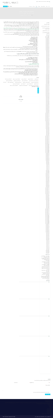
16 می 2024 (47, 167)
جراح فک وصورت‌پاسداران (18, 82)
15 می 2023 (47, 245)
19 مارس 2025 (47, 89)
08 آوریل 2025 (47, 81)
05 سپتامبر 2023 (47, 214)
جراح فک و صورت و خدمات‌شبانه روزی (33, 80)
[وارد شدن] (8, 6)
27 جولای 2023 (47, 225)
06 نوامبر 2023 (47, 198)
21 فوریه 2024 (47, 178)
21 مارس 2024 (47, 174)
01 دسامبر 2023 (47, 193)
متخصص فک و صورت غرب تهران (14, 85)
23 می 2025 (47, 65)
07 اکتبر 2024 (47, 134)
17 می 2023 (47, 244)
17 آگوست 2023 (47, 219)
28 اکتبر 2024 (47, 130)
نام (49, 382)
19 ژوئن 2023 (47, 235)
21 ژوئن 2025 (47, 53)
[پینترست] (21, 91)
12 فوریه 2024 (47, 179)
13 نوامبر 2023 (47, 197)
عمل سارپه (43, 270)
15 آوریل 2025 (47, 79)
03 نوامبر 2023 (47, 199)
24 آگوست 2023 (47, 217)
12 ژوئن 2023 (47, 237)
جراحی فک (4, 82)
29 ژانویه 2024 (47, 181)
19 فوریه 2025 (47, 98)
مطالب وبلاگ (22, 15)
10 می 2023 (47, 247)
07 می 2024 (47, 169)
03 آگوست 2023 (47, 223)
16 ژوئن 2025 (47, 55)
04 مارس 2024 (47, 176)
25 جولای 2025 (47, 40)
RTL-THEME (13, 416)
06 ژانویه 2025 (47, 111)
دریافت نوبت (5, 6)
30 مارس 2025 (47, 84)
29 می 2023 (47, 241)
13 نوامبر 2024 (47, 125)
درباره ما (34, 6)
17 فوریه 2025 (47, 99)
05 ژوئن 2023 (47, 239)
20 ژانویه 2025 (47, 107)
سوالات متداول (43, 6)
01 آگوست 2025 (47, 37)
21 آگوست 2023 (47, 218)
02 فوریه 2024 (47, 180)
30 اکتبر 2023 (47, 200)
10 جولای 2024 (47, 158)
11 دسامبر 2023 (47, 190)
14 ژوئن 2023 (47, 236)
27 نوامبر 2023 (47, 194)
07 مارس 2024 (47, 175)
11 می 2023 (47, 246)
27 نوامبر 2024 (47, 121)
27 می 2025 (47, 63)
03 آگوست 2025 (47, 36)
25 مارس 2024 (47, 173)
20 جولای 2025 (47, 42)
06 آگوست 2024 (47, 151)
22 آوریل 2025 (47, 77)
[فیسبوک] (21, 88)
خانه (48, 6)
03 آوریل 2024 (47, 172)
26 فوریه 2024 (47, 177)
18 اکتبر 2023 (47, 203)
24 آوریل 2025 (47, 76)
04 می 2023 (47, 248)
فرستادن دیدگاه (48, 394)
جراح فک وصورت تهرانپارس (17, 80)
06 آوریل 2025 (47, 82)
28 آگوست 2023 (47, 216)
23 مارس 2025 (47, 87)
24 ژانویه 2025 (47, 106)
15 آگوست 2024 (47, 148)
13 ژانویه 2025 (47, 109)
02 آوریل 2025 (47, 83)
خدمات (46, 6)
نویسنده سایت (47, 270)
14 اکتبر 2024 (47, 132)
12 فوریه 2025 (47, 100)
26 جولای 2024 (47, 154)
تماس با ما (30, 6)
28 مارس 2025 (47, 85)
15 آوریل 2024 (47, 170)
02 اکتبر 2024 (47, 135)
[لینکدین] (21, 92)
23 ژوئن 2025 (47, 52)
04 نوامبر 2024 (47, 128)
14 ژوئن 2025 (47, 56)
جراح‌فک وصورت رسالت (11, 82)
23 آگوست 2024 (47, 146)
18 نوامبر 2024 (47, 124)
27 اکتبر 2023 (47, 201)
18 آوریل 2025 (47, 78)
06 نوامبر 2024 (47, 127)
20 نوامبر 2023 (47, 195)
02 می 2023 (47, 249)
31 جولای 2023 (47, 224)
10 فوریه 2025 (47, 101)
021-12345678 (6, 3)
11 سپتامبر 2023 (47, 212)
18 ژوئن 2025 (47, 54)
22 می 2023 (47, 243)
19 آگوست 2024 (47, 147)
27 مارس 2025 (47, 86)
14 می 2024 (47, 168)
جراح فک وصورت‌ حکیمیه (9, 80)
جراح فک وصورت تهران (25, 80)
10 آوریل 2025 (47, 80)
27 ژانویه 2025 (47, 105)
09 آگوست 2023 (47, 221)
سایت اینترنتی (15, 382)
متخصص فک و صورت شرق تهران (23, 85)
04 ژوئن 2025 (47, 60)
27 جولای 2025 (47, 39)
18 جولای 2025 (47, 43)
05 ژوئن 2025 (47, 59)
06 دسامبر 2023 (47, 191)
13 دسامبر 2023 (47, 189)
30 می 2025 (47, 62)
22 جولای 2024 (47, 155)
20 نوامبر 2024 (47, 123)
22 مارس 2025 (47, 88)
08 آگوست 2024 (47, 150)
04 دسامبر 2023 (47, 192)
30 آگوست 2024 (47, 144)
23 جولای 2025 (47, 41)
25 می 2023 (47, 242)
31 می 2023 (47, 240)
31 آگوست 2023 (47, 215)
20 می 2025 (47, 66)
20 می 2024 (47, 166)
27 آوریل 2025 (47, 75)
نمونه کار (39, 6)
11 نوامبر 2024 (47, 126)
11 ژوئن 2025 (47, 57)
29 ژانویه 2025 (47, 104)
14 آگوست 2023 (47, 220)
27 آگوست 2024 (47, 145)
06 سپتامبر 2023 (47, 213)
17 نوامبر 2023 (47, 196)
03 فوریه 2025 (47, 103)
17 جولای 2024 (47, 156)
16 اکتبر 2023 (47, 204)
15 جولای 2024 (47, 157)
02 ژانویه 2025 (47, 112)
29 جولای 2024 (47, 153)
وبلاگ (36, 6)
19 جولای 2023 (47, 227)
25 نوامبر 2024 (47, 122)
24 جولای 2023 (47, 226)
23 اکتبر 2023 (47, 202)
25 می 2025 (47, 64)
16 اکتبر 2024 (47, 131)
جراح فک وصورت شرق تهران (26, 82)
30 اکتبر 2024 (47, 129)
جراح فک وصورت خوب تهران (34, 82)
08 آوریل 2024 (47, 171)
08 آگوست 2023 (47, 222)
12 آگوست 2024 (47, 149)
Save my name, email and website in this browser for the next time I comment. (41, 392)
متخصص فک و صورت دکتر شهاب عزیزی (33, 85)
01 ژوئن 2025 (47, 61)
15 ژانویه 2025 (47, 108)
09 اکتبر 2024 (47, 133)
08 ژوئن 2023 (47, 238)
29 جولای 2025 (47, 38)
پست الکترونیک (31, 382)
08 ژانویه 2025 (47, 110)
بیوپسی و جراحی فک (46, 24)
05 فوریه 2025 (47, 102)
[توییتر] (21, 89)
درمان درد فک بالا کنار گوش (46, 30)
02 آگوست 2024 (47, 152)
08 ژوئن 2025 (47, 58)
